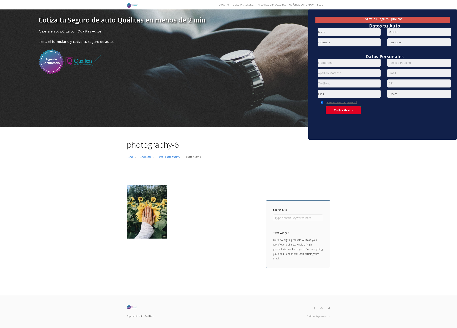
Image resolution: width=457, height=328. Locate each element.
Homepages (145, 156)
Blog (320, 4)
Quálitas (224, 4)
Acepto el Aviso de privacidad (342, 102)
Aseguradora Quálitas (272, 4)
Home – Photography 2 (168, 156)
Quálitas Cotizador (301, 4)
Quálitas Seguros (244, 4)
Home (130, 156)
